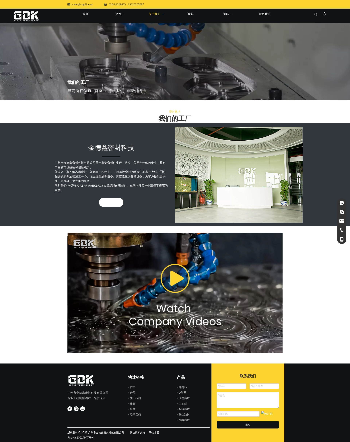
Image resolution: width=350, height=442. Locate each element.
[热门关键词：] (315, 15)
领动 (132, 432)
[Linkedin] (76, 408)
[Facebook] (69, 408)
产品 (132, 393)
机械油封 (184, 420)
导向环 (183, 387)
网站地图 (154, 432)
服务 (132, 403)
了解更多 (111, 202)
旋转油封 (184, 409)
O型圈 (182, 393)
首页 (132, 387)
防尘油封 (184, 414)
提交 (248, 425)
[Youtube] (82, 408)
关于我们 (135, 398)
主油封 (183, 403)
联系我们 (135, 414)
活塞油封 (184, 398)
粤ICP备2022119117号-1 (80, 437)
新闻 (132, 409)
